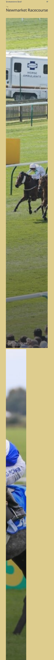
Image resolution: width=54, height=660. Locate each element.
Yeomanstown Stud (12, 341)
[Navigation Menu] (47, 1)
